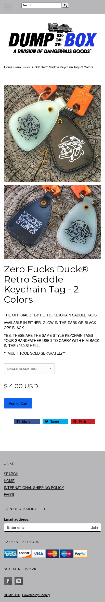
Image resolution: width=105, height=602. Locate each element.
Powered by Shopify (36, 595)
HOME (9, 480)
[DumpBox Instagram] (19, 581)
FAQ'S (9, 494)
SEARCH (11, 473)
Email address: (17, 519)
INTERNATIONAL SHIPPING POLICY (34, 487)
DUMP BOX (12, 595)
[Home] (52, 38)
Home (8, 67)
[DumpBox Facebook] (8, 581)
